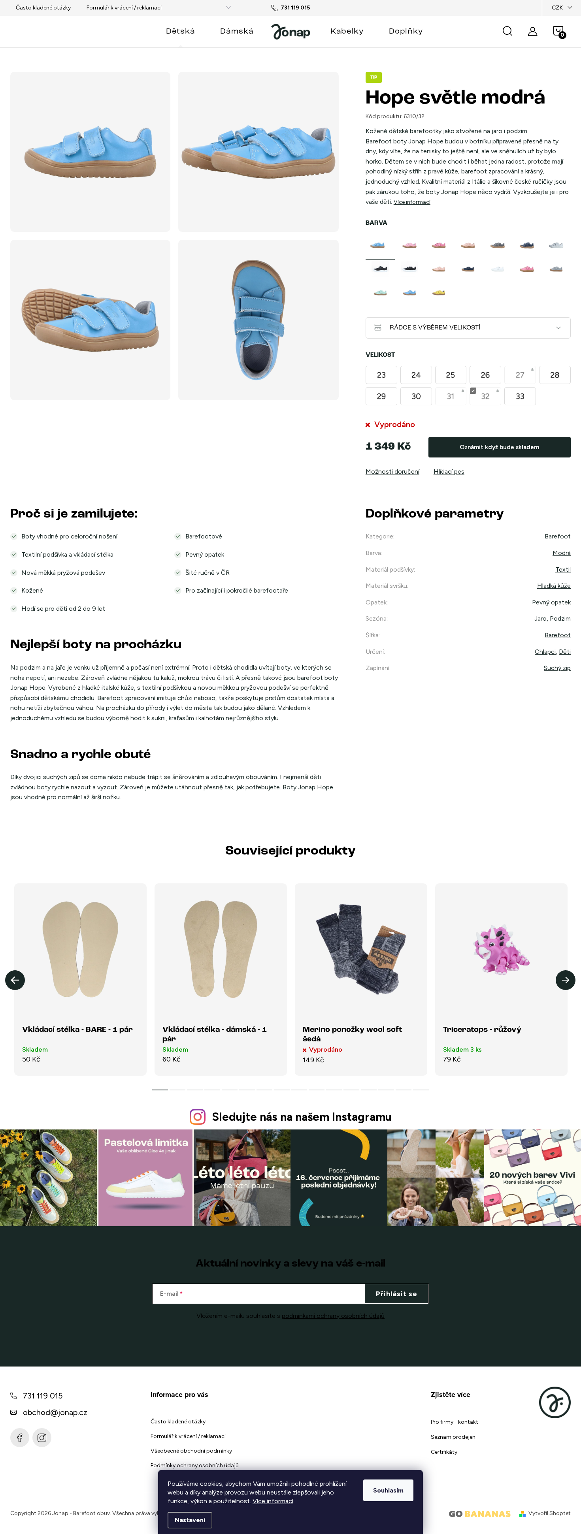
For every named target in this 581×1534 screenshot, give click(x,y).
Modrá (562, 553)
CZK (557, 7)
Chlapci (545, 651)
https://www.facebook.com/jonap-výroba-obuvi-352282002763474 (19, 1437)
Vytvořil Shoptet (549, 1513)
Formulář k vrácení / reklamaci (124, 7)
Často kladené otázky (43, 7)
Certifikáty (444, 1452)
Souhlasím (388, 1490)
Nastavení (190, 1520)
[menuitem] (180, 31)
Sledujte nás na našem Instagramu (302, 1117)
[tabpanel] (380, 245)
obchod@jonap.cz (55, 1412)
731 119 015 (43, 1395)
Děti (565, 651)
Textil (563, 569)
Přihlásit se (396, 1293)
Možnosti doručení (392, 471)
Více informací (273, 1501)
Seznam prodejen (453, 1437)
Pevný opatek (551, 602)
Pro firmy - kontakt (454, 1422)
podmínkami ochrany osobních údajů (333, 1315)
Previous (15, 980)
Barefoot (558, 536)
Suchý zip (557, 668)
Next (565, 980)
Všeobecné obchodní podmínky (191, 1450)
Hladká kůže (554, 585)
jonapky (41, 1437)
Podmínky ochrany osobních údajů (195, 1465)
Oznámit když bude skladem (499, 447)
